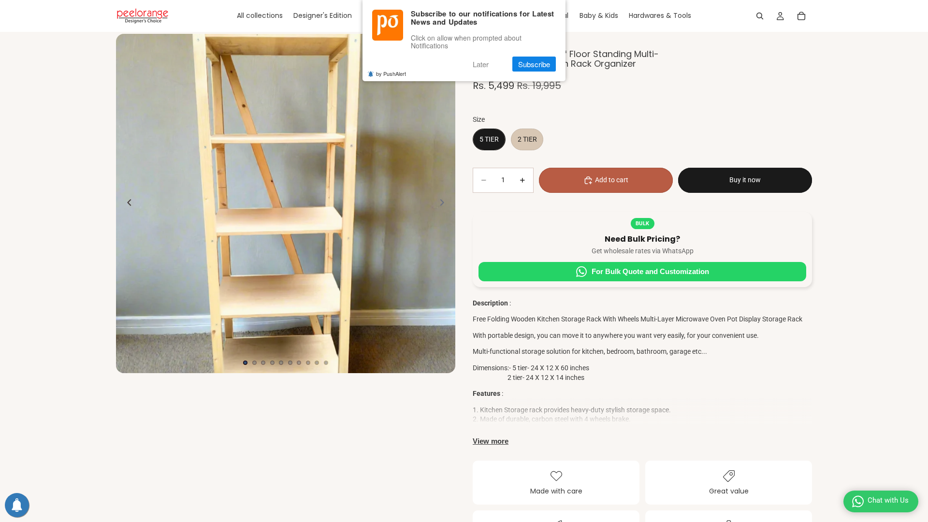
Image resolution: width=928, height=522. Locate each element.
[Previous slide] (126, 203)
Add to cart (611, 180)
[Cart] (801, 16)
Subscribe (534, 64)
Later (481, 64)
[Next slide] (444, 203)
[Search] (759, 16)
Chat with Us (888, 500)
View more (490, 441)
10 (326, 362)
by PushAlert (391, 73)
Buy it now (745, 180)
